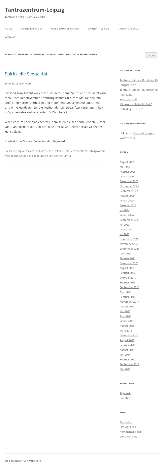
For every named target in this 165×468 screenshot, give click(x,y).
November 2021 (129, 244)
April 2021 (125, 253)
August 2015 (127, 340)
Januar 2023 (127, 229)
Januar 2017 (127, 321)
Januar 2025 (127, 200)
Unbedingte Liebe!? (131, 109)
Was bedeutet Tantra (65, 28)
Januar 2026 (127, 176)
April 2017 (125, 316)
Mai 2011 (125, 369)
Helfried (58, 151)
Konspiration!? (128, 99)
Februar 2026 (127, 171)
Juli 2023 (124, 224)
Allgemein (125, 393)
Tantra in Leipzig (98, 28)
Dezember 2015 (129, 335)
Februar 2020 (127, 273)
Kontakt (10, 37)
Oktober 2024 (128, 205)
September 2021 (129, 248)
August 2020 (127, 268)
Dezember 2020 (129, 263)
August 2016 (127, 326)
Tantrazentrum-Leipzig (34, 9)
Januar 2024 (127, 215)
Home (8, 28)
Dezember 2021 (129, 239)
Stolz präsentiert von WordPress (23, 460)
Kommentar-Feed (130, 431)
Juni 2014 (125, 354)
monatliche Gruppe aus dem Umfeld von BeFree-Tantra (38, 156)
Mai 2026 (125, 167)
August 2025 (127, 195)
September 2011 (129, 364)
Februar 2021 (127, 258)
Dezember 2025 (129, 181)
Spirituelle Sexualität (26, 74)
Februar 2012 (127, 359)
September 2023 (129, 220)
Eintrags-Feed (128, 427)
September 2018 (129, 287)
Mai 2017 (125, 311)
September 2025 (129, 191)
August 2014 (127, 350)
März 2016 (126, 330)
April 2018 (125, 292)
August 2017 (127, 306)
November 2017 (129, 301)
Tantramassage (128, 28)
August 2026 (127, 162)
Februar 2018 (127, 297)
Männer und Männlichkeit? (136, 104)
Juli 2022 (124, 234)
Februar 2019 (127, 282)
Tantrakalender (31, 28)
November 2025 (129, 186)
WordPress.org (128, 436)
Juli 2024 (124, 210)
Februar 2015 (127, 345)
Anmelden (126, 422)
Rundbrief (126, 398)
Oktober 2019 (128, 277)
